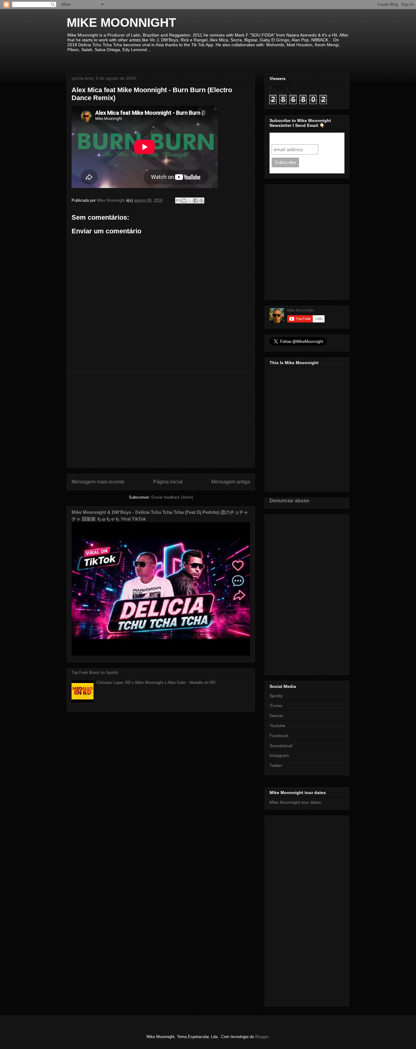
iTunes (276, 705)
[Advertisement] (161, 420)
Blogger (261, 1036)
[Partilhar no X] (190, 200)
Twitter (276, 765)
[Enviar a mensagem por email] (178, 200)
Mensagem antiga (230, 481)
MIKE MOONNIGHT (121, 22)
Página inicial (168, 481)
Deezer (277, 715)
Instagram (279, 755)
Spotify (276, 695)
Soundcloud (281, 745)
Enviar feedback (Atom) (172, 497)
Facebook (279, 735)
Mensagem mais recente (98, 481)
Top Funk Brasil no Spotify (95, 672)
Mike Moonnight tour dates (295, 802)
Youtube (277, 725)
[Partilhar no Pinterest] (201, 200)
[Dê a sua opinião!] (184, 200)
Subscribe (283, 138)
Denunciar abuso (289, 500)
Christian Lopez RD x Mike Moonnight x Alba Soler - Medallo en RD (156, 682)
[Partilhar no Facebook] (195, 200)
